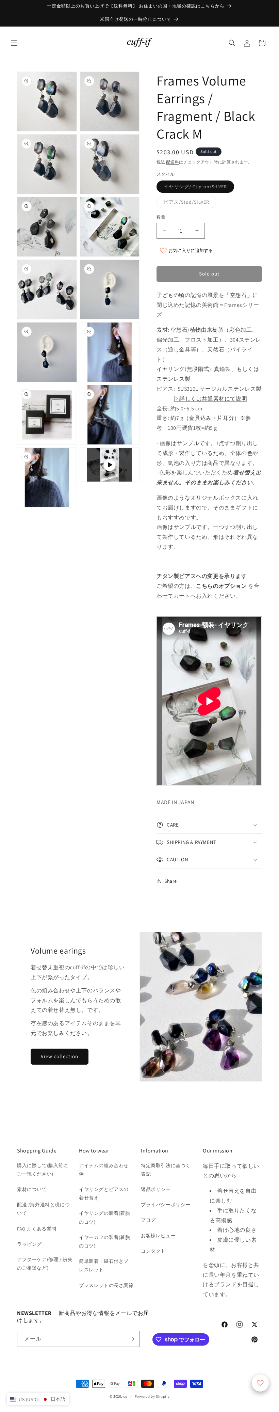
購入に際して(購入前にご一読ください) (42, 1169)
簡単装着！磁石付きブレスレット (104, 1265)
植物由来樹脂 (207, 329)
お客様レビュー (158, 1236)
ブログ (148, 1220)
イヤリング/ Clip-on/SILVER (198, 188)
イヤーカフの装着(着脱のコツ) (104, 1241)
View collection (59, 1056)
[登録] (131, 1339)
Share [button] (170, 881)
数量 (161, 217)
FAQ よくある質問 (36, 1229)
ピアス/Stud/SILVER (189, 203)
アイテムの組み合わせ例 (104, 1169)
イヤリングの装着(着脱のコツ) (104, 1217)
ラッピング (29, 1244)
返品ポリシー (156, 1189)
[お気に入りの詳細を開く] (260, 1383)
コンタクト (153, 1251)
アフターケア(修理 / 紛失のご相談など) (44, 1263)
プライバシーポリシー (166, 1205)
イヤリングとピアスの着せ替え (104, 1193)
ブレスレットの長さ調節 (106, 1285)
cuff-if (128, 1396)
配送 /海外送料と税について (43, 1209)
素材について (32, 1189)
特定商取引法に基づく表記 (166, 1169)
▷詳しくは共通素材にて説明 (210, 398)
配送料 (172, 161)
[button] (14, 42)
